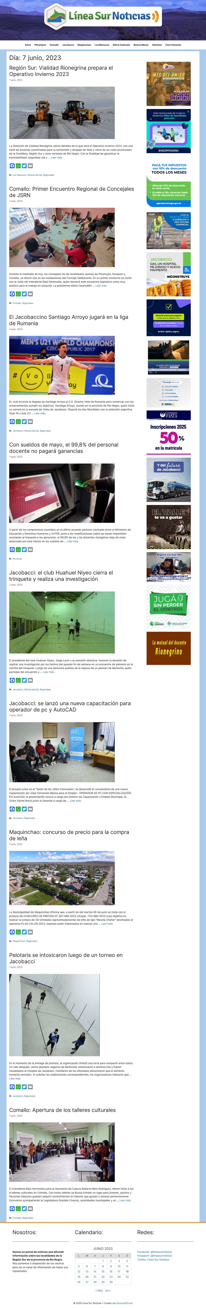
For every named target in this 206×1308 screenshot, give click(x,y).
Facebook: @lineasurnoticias (154, 1251)
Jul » (108, 1290)
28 (95, 1282)
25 (127, 1276)
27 (87, 1282)
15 (103, 1271)
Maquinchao (84, 44)
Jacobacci (68, 44)
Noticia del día (35, 175)
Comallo (54, 44)
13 (87, 1271)
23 (111, 1276)
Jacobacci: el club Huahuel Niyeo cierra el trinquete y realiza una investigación (61, 575)
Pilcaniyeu (40, 44)
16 (111, 1271)
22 (103, 1276)
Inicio (28, 44)
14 (94, 1271)
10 (119, 1266)
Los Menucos (102, 44)
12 (79, 1271)
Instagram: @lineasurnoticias (154, 1255)
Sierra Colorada (121, 44)
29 (103, 1282)
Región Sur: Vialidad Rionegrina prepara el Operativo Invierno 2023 (61, 71)
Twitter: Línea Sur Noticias (153, 1259)
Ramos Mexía (141, 44)
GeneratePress (125, 1303)
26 (79, 1282)
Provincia (17, 558)
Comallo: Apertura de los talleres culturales (62, 1110)
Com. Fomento (173, 44)
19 (79, 1276)
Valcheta (157, 44)
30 (111, 1282)
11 (127, 1266)
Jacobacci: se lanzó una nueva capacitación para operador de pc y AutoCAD (70, 706)
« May (99, 1290)
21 (95, 1276)
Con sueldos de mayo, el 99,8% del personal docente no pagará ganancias (63, 447)
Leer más (56, 157)
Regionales (48, 175)
